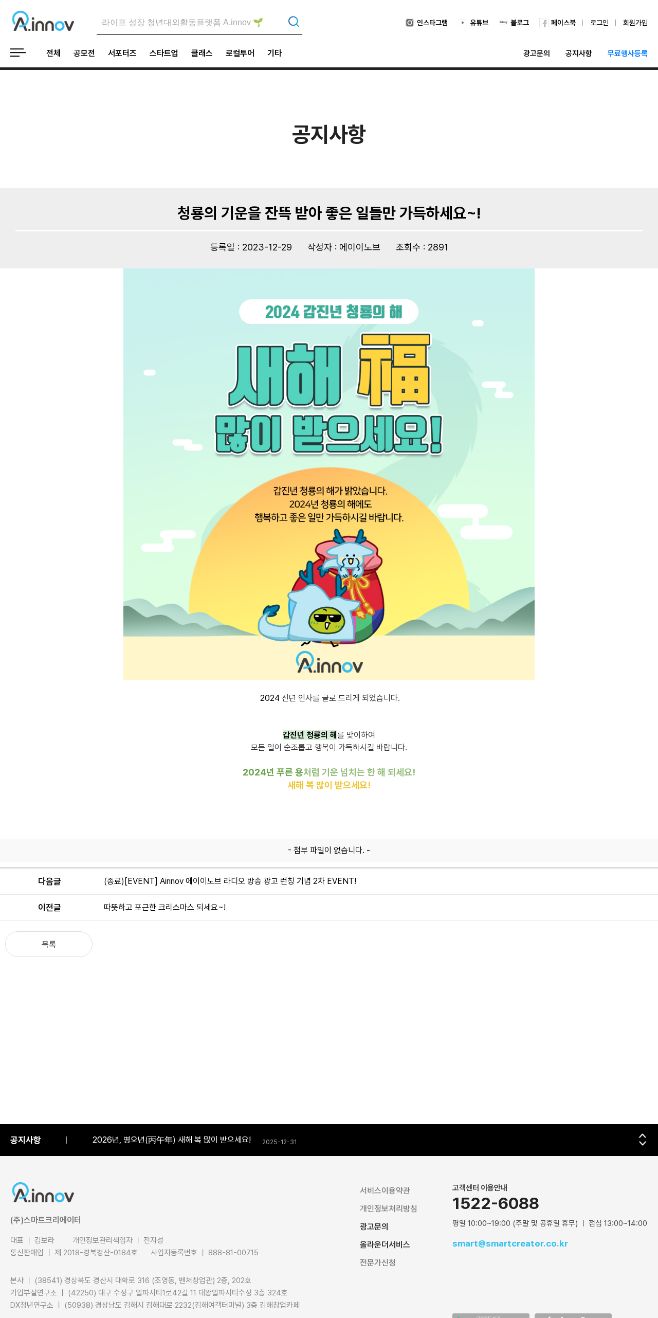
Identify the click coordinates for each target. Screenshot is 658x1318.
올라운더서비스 (385, 1245)
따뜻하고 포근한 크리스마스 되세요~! (165, 907)
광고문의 (536, 53)
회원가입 (635, 23)
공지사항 (578, 53)
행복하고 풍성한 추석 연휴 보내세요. (152, 1140)
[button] (643, 1135)
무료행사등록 (628, 53)
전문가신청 (378, 1263)
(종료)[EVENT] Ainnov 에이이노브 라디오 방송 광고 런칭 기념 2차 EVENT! (230, 881)
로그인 (599, 23)
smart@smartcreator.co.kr (510, 1243)
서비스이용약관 (385, 1191)
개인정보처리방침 (388, 1209)
